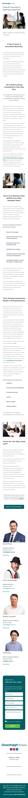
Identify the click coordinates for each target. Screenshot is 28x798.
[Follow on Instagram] (14, 749)
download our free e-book (14, 360)
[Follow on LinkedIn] (17, 749)
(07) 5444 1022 (7, 550)
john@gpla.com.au (8, 588)
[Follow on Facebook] (11, 749)
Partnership (13, 158)
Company (20, 158)
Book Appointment (14, 507)
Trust (4, 160)
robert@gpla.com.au (9, 624)
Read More (6, 555)
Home (5, 32)
